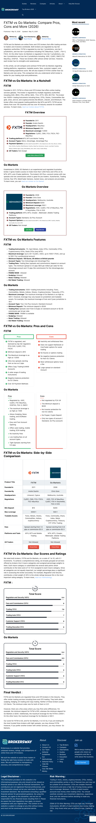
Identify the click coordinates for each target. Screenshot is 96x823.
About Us (45, 745)
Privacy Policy (89, 815)
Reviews (33, 4)
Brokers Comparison (79, 37)
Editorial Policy (47, 762)
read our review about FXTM (33, 107)
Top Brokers (64, 745)
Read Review (40, 229)
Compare (43, 4)
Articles (52, 4)
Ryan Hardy (28, 39)
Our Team (46, 750)
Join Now (29, 229)
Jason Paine (13, 39)
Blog (61, 762)
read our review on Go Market (32, 181)
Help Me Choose (74, 4)
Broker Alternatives (79, 54)
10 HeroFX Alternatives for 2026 (82, 71)
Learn (62, 759)
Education (63, 757)
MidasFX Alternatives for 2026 (81, 56)
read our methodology (43, 577)
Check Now (33, 547)
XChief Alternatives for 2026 (81, 86)
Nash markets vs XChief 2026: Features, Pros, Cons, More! (81, 101)
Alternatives (64, 750)
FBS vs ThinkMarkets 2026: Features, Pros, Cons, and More (83, 40)
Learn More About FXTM (35, 155)
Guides (24, 4)
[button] (22, 15)
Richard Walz (46, 39)
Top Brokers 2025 (28, 9)
